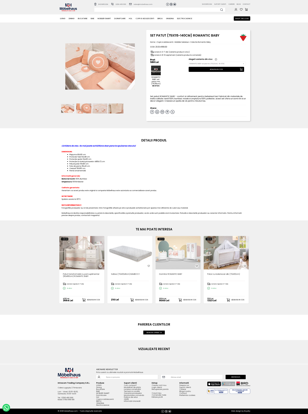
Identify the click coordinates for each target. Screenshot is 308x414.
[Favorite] (100, 266)
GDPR (126, 399)
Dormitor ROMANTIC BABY (170, 274)
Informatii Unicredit (132, 401)
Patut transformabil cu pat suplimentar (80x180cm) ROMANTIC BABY (81, 275)
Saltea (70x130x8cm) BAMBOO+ (125, 274)
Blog (239, 4)
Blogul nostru (185, 391)
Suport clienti (220, 4)
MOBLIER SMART (104, 18)
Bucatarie (82, 18)
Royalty (247, 411)
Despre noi (184, 385)
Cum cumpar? (130, 385)
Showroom (207, 4)
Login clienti (157, 387)
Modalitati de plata (132, 387)
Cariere (231, 4)
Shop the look (242, 18)
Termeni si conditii (132, 391)
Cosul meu (156, 393)
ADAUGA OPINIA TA (154, 332)
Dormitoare (119, 18)
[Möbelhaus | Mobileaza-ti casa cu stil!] (68, 10)
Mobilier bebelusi (182, 42)
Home (152, 42)
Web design (236, 411)
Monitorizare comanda (134, 395)
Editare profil (157, 397)
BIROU (160, 18)
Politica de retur (131, 397)
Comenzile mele (159, 395)
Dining (71, 18)
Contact (246, 4)
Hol (130, 18)
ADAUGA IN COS (216, 69)
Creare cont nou (159, 385)
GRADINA (170, 18)
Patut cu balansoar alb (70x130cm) (223, 274)
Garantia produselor (133, 393)
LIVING (62, 18)
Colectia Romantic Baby (200, 42)
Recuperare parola (160, 389)
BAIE (92, 18)
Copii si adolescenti (145, 18)
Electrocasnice (184, 18)
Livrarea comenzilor (132, 389)
